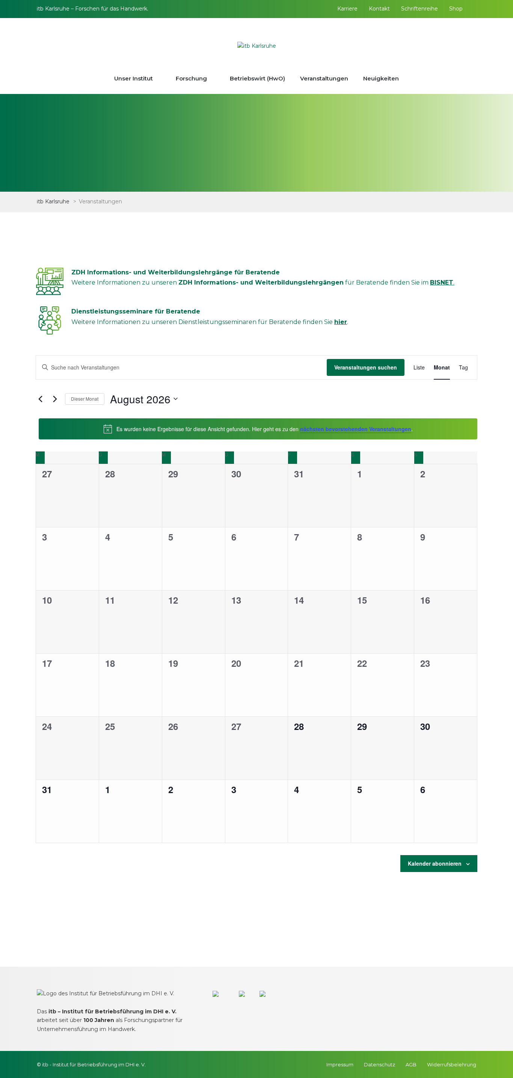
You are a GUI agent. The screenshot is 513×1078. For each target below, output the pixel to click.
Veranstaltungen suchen (365, 367)
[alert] (258, 428)
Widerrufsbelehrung (451, 1064)
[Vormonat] (40, 398)
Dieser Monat (84, 398)
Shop (456, 8)
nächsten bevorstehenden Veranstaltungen (355, 429)
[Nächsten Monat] (54, 398)
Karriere (347, 8)
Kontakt (379, 8)
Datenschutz (379, 1064)
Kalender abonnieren (435, 863)
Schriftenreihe (419, 8)
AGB (411, 1064)
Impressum (339, 1064)
